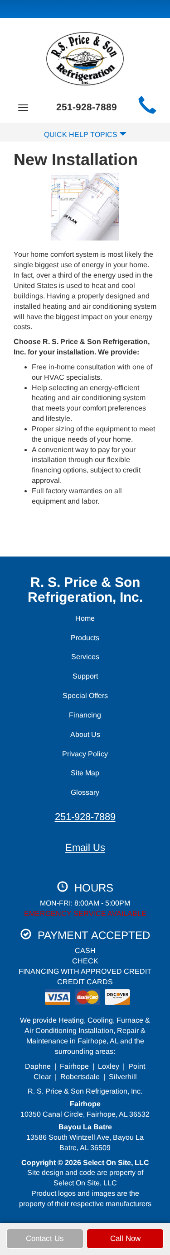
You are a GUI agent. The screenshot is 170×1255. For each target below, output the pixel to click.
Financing (85, 715)
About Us (85, 734)
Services (85, 657)
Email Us (85, 847)
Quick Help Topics (81, 134)
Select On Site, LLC (116, 1162)
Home (85, 618)
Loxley (108, 1066)
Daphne (38, 1066)
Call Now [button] (125, 1238)
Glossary (85, 792)
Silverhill (123, 1076)
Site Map (85, 773)
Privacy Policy (85, 754)
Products (85, 638)
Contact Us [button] (45, 1238)
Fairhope (74, 1066)
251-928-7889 (85, 816)
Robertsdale (80, 1076)
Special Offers (85, 695)
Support (85, 676)
